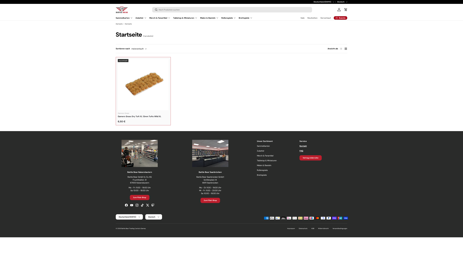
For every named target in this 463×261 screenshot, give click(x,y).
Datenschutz (303, 228)
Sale (303, 18)
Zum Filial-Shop (139, 197)
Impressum (291, 228)
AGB (312, 228)
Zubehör (139, 18)
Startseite (119, 24)
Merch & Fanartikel (158, 18)
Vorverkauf (325, 18)
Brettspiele (244, 18)
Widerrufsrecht (323, 228)
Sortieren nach (123, 48)
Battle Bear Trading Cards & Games (133, 228)
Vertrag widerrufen (310, 158)
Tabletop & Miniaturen (183, 18)
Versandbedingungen (340, 228)
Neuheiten (312, 18)
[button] (345, 9)
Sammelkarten (123, 18)
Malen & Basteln (207, 18)
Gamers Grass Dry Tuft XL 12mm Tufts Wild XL (139, 116)
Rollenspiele (227, 18)
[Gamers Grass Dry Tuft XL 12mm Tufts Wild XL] (143, 84)
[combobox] (232, 9)
